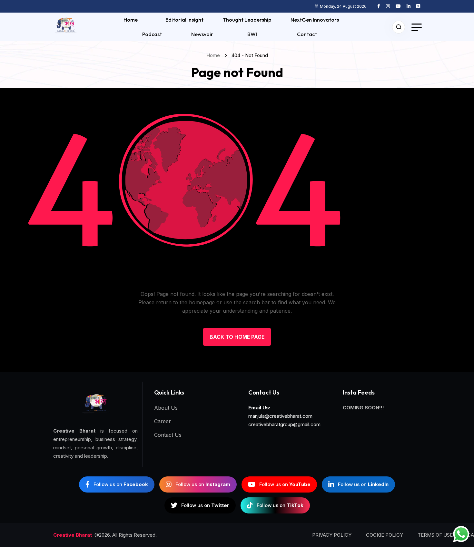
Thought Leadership (247, 19)
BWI (252, 34)
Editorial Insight (184, 19)
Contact (307, 34)
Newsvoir (202, 34)
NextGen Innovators (315, 19)
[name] (381, 6)
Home (130, 19)
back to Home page (237, 337)
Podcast (152, 34)
